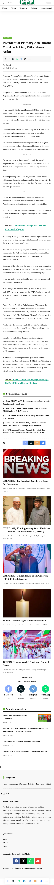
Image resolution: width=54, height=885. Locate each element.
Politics (7, 37)
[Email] (35, 881)
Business (23, 784)
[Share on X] (13, 59)
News (5, 784)
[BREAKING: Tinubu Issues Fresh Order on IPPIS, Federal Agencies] (27, 558)
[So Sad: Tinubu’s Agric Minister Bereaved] (27, 603)
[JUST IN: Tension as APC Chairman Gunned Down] (27, 644)
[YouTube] (7, 793)
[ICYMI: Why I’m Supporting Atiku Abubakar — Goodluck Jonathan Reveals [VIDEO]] (27, 510)
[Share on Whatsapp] (17, 59)
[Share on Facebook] (9, 59)
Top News (40, 784)
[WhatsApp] (45, 692)
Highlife (49, 784)
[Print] (41, 881)
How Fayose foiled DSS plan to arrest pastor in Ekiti (25, 751)
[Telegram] (33, 692)
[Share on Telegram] (21, 59)
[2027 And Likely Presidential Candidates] (44, 718)
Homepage (13, 784)
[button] (5, 2)
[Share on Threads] (25, 59)
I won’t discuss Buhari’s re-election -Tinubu (21, 741)
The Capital (7, 65)
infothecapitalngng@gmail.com (28, 868)
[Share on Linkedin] (24, 881)
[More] (29, 59)
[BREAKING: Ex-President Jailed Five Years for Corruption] (27, 463)
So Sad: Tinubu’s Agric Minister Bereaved (24, 620)
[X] (21, 692)
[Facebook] (8, 692)
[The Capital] (27, 2)
